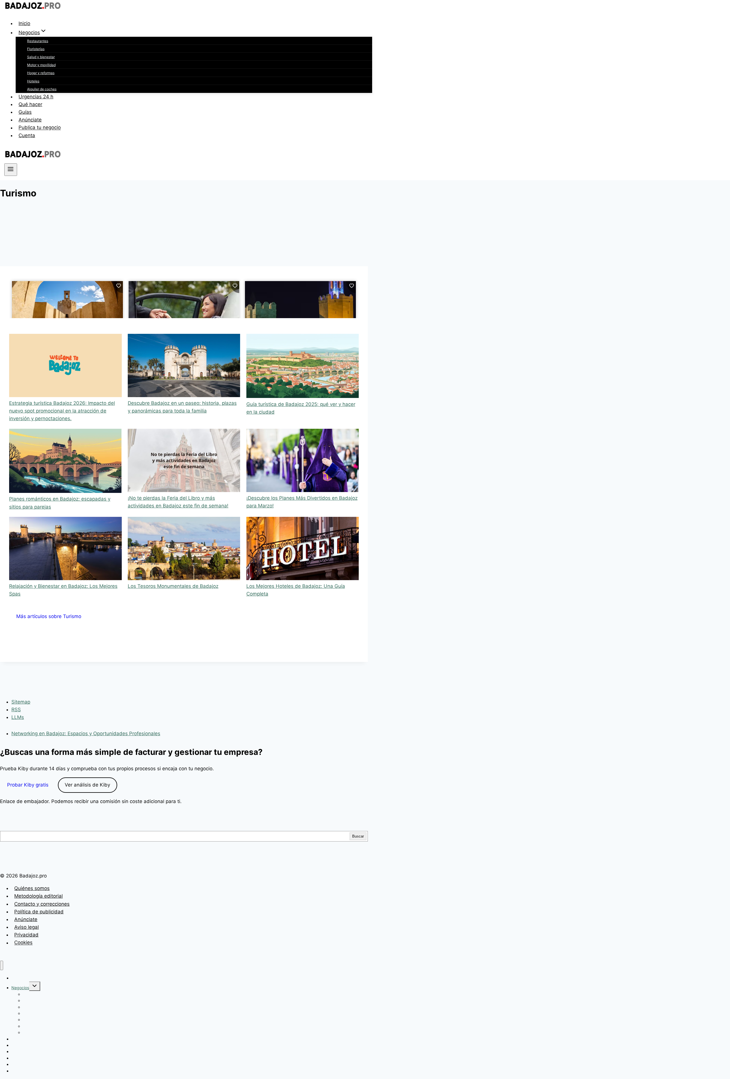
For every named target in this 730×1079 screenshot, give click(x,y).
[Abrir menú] (10, 169)
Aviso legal (26, 927)
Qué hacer (30, 104)
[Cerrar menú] (1, 965)
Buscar (358, 836)
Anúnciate (30, 120)
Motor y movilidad (41, 65)
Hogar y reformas (40, 73)
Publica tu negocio (40, 128)
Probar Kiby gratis (27, 785)
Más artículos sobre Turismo (48, 616)
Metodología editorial (38, 896)
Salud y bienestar (41, 57)
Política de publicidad (39, 912)
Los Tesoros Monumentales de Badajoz (173, 586)
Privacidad (26, 935)
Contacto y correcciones (42, 904)
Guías (25, 112)
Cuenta (27, 135)
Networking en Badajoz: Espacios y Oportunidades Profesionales (85, 733)
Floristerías (35, 49)
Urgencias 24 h (36, 96)
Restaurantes (37, 41)
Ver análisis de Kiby (87, 785)
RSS (16, 709)
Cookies (23, 943)
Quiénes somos (32, 888)
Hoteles (33, 81)
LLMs (17, 717)
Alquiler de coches (41, 89)
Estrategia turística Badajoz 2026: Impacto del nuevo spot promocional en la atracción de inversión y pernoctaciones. (62, 410)
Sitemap (20, 702)
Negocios (20, 987)
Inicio (24, 23)
